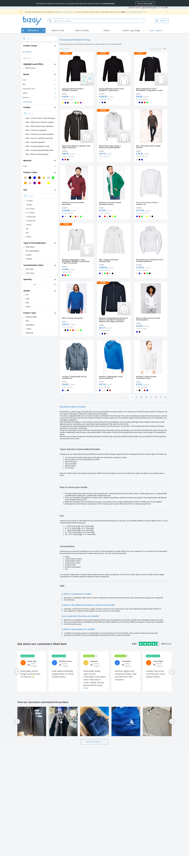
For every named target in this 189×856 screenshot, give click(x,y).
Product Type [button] (29, 313)
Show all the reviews (93, 742)
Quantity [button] (27, 279)
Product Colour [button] (30, 172)
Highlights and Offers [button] (33, 64)
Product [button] (27, 107)
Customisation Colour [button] (33, 265)
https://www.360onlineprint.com (135, 12)
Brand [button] (26, 74)
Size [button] (25, 190)
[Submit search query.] (24, 38)
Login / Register (155, 30)
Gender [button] (26, 290)
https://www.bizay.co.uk (66, 12)
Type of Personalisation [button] (34, 243)
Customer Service (134, 7)
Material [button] (27, 160)
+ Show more (27, 102)
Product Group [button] (30, 45)
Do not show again (145, 3)
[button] (39, 80)
